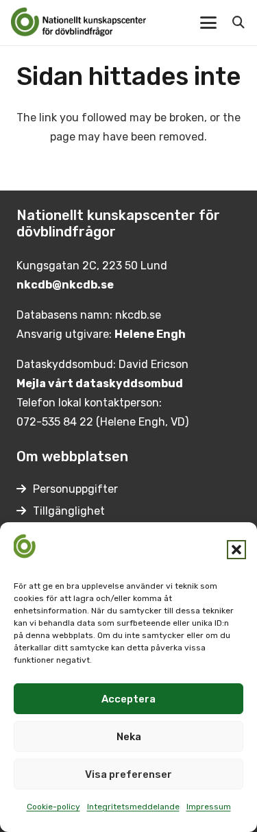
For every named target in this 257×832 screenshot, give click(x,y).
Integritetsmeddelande (133, 806)
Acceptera (128, 699)
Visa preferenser (128, 774)
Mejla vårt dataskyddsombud (99, 383)
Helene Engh (150, 334)
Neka (129, 737)
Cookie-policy (53, 806)
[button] (236, 549)
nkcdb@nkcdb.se (65, 284)
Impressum (208, 806)
